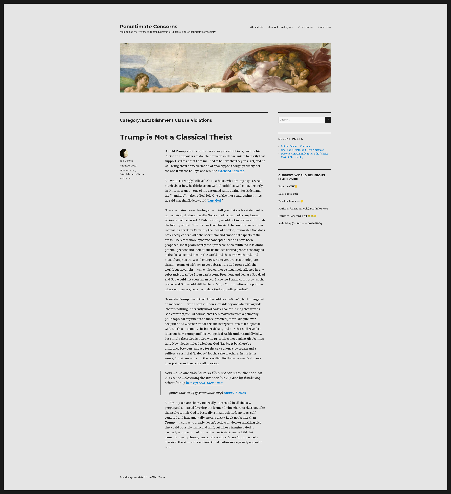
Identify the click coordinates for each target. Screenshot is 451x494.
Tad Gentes (126, 160)
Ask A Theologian (280, 27)
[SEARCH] (328, 120)
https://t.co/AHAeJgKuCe (204, 383)
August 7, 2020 (235, 393)
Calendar (324, 27)
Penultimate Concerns (148, 26)
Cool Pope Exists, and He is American (302, 150)
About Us (256, 27)
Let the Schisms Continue (296, 146)
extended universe (231, 171)
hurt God (214, 200)
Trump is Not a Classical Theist (176, 137)
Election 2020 (127, 170)
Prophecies (305, 27)
